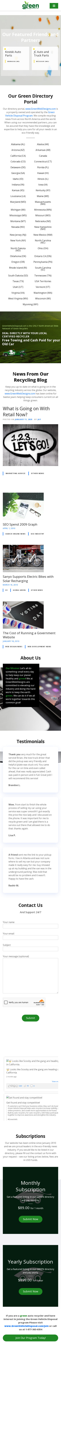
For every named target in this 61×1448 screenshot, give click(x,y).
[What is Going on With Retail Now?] (30, 426)
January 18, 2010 (11, 641)
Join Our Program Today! (30, 1338)
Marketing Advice (15, 473)
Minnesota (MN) (43, 58)
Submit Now (30, 1219)
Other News (37, 473)
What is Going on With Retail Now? (26, 411)
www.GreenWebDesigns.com (40, 108)
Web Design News (13, 647)
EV (6, 590)
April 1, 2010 (9, 528)
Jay (39, 419)
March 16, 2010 (10, 584)
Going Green (19, 590)
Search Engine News (15, 534)
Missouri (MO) (13, 61)
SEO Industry (37, 534)
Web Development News (39, 647)
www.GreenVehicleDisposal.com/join (26, 1326)
